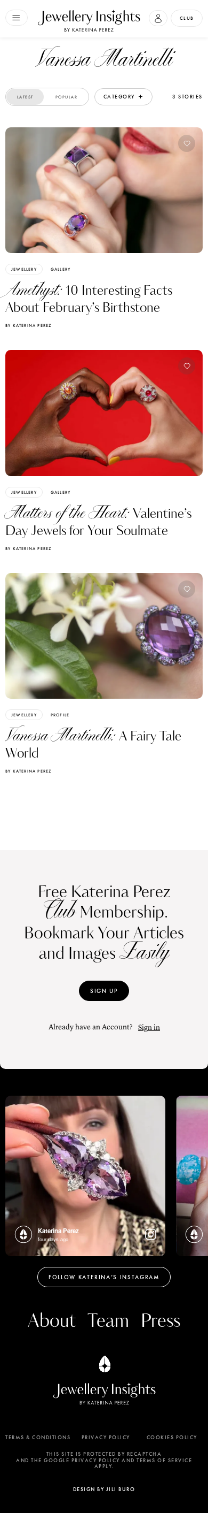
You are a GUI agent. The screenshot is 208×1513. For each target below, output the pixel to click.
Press (160, 1321)
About (52, 1321)
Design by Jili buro (104, 1489)
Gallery (60, 269)
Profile (60, 714)
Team (108, 1321)
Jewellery (24, 269)
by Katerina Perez (28, 325)
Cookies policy (172, 1437)
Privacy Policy (106, 1437)
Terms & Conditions (37, 1437)
